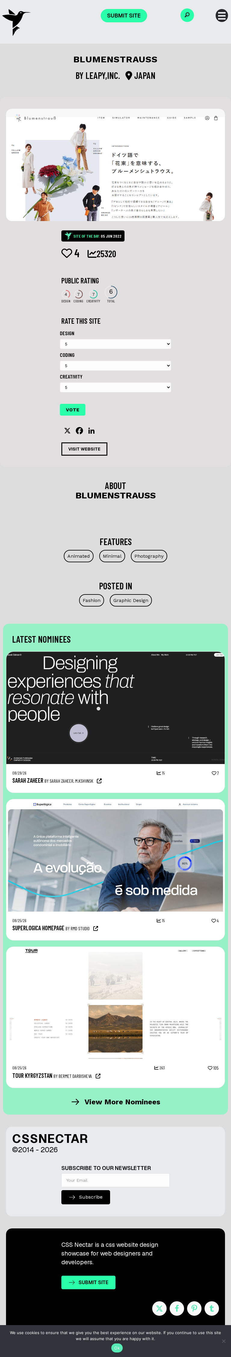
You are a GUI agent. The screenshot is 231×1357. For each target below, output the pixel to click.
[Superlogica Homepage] (115, 802)
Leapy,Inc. (103, 75)
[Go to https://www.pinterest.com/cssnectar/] (194, 1308)
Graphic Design (130, 600)
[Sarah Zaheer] (115, 654)
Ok (117, 1348)
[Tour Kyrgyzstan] (115, 949)
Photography (149, 556)
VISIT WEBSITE (84, 449)
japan (144, 75)
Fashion (91, 600)
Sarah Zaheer (27, 780)
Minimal (112, 556)
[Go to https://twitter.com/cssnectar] (159, 1308)
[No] (223, 1341)
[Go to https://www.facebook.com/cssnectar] (177, 1308)
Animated (78, 556)
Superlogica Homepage (38, 927)
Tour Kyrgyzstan (32, 1075)
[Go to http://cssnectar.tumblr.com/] (212, 1308)
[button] (187, 15)
